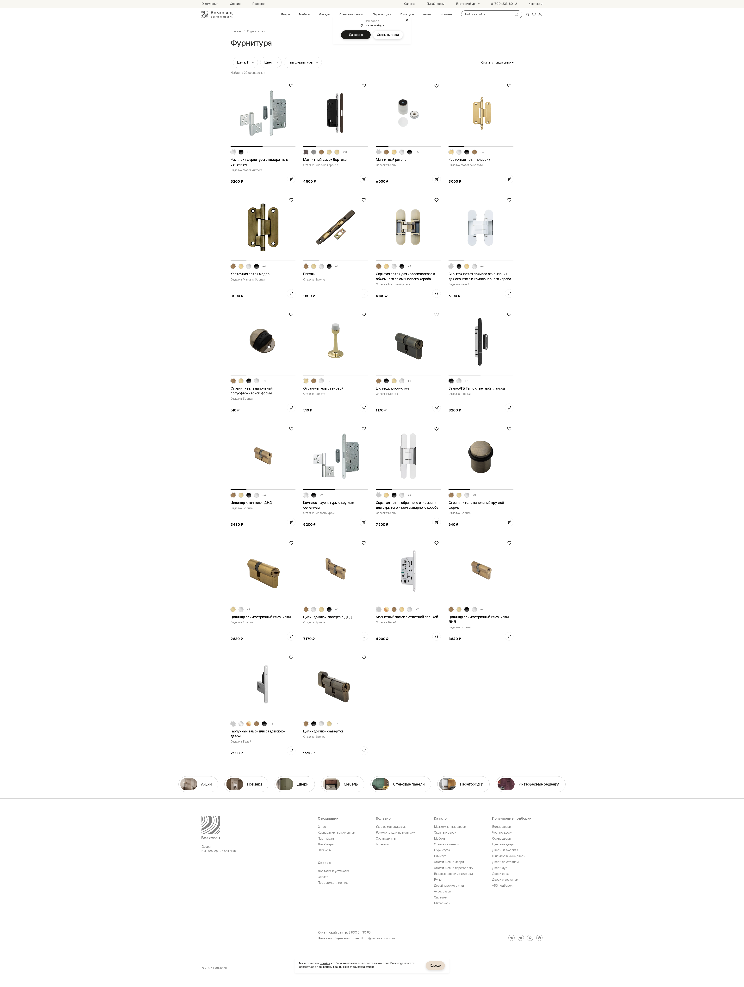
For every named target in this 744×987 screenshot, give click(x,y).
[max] (530, 938)
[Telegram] (521, 938)
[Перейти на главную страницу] (217, 14)
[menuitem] (285, 14)
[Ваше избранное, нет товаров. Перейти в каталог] (534, 14)
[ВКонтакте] (511, 938)
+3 (329, 380)
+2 (248, 152)
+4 (482, 152)
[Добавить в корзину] (291, 179)
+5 (417, 152)
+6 (272, 723)
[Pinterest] (539, 938)
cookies (325, 963)
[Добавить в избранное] (291, 85)
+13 (345, 152)
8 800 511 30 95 (360, 932)
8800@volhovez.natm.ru (378, 938)
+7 (417, 609)
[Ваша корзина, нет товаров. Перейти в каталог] (527, 14)
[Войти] (540, 14)
